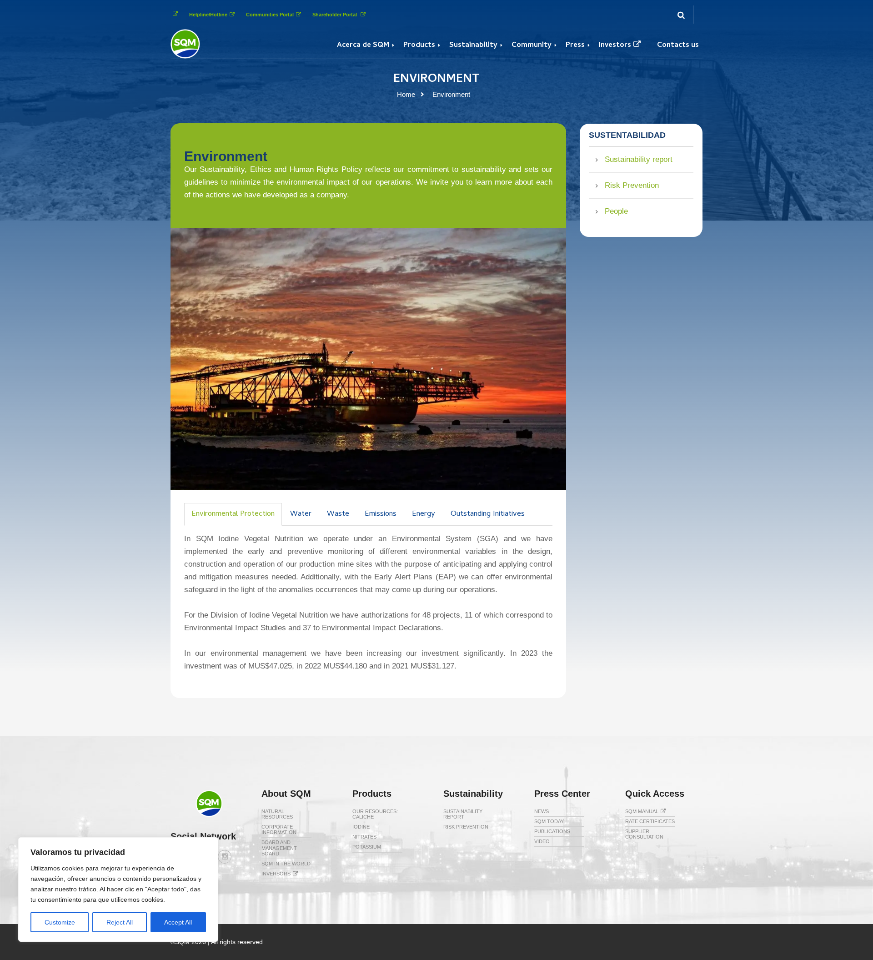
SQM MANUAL (641, 811)
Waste (338, 514)
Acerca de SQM (363, 45)
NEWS (541, 811)
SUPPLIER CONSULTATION (644, 834)
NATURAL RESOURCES (277, 814)
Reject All (119, 922)
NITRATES (364, 836)
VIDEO (542, 841)
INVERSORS (276, 873)
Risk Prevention (632, 185)
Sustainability (473, 45)
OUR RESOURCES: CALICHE (375, 814)
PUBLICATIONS (552, 831)
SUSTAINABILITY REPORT (462, 814)
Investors (615, 45)
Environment (451, 94)
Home (406, 94)
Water (300, 514)
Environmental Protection (233, 514)
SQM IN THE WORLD (286, 863)
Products (419, 45)
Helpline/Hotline (208, 14)
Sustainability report (638, 159)
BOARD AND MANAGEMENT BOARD (279, 847)
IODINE (361, 826)
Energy (423, 514)
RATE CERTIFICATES (650, 821)
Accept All (178, 922)
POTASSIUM (366, 846)
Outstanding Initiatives (488, 514)
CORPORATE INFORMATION (278, 829)
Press (575, 45)
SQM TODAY (549, 821)
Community (532, 45)
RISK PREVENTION (465, 826)
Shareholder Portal (335, 14)
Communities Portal (270, 14)
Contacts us (678, 45)
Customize (60, 922)
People (616, 211)
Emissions (380, 514)
